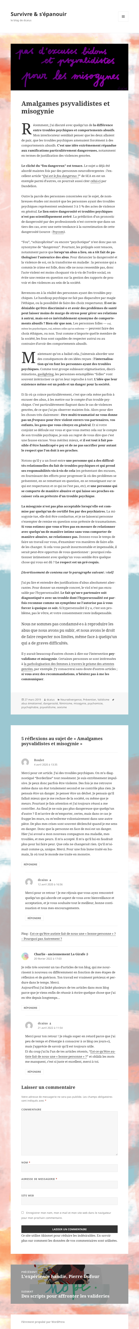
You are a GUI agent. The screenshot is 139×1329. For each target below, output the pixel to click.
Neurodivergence (71, 699)
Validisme (103, 699)
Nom (25, 1162)
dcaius (51, 699)
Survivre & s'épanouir (39, 13)
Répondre (30, 864)
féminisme (65, 703)
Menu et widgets (123, 21)
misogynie (80, 703)
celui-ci (95, 181)
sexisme (62, 707)
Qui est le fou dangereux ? (61, 176)
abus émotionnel (31, 703)
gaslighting (46, 374)
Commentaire (31, 1109)
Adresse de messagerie (39, 1179)
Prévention (89, 699)
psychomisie (95, 703)
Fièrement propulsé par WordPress (43, 1322)
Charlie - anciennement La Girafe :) (61, 954)
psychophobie (29, 707)
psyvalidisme (48, 707)
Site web (27, 1195)
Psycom (58, 232)
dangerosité (50, 703)
